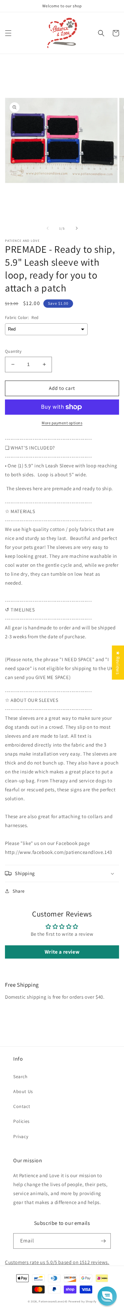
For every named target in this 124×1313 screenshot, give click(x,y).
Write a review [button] (62, 951)
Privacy (20, 1136)
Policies (21, 1121)
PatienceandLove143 (53, 1301)
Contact (21, 1106)
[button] (8, 33)
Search (20, 1076)
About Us (23, 1091)
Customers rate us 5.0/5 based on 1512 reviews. (57, 1262)
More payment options (62, 422)
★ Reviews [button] (118, 662)
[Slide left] (47, 228)
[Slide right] (76, 228)
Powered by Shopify (82, 1301)
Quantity (13, 351)
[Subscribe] (103, 1241)
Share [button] (19, 891)
